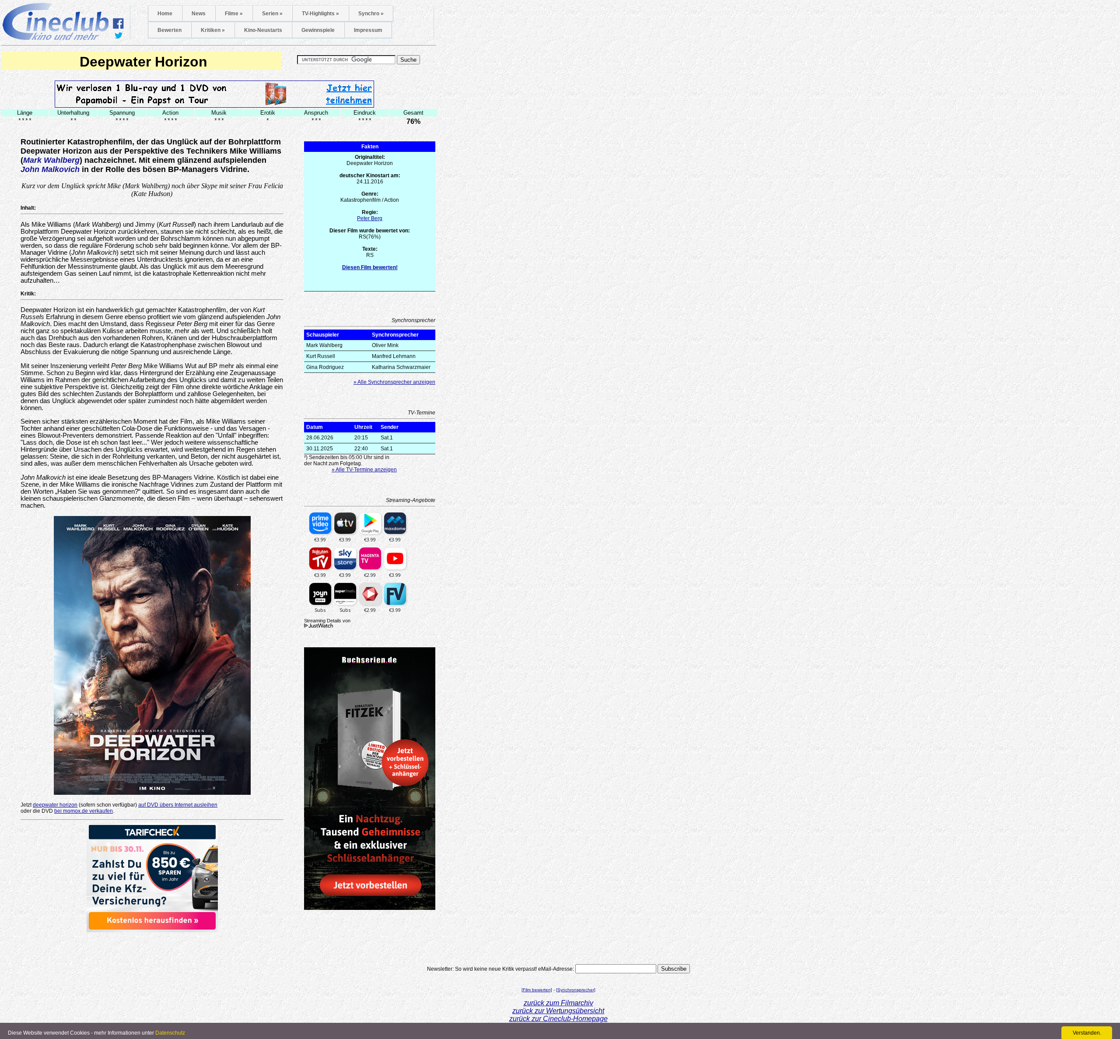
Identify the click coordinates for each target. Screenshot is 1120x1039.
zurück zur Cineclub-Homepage (558, 1018)
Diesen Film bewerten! (370, 267)
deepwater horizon (55, 805)
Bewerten (170, 30)
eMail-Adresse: (556, 969)
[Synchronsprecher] (575, 989)
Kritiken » (213, 30)
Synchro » (371, 14)
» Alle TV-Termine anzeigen (364, 470)
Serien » (272, 14)
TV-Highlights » (320, 14)
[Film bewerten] (537, 989)
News (199, 14)
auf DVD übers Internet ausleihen (177, 805)
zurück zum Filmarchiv (558, 1003)
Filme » (234, 14)
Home (165, 14)
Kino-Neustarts (263, 30)
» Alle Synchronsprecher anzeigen (394, 382)
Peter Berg (369, 218)
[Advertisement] (152, 945)
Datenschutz (170, 1033)
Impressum (368, 30)
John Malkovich (50, 169)
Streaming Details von (327, 620)
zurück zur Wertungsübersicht (558, 1010)
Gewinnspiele (318, 30)
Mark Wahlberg (51, 160)
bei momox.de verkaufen (83, 811)
